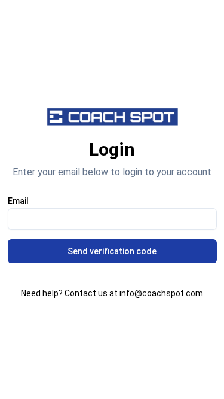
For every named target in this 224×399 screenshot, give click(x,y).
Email (18, 201)
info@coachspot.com (161, 293)
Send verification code (112, 251)
